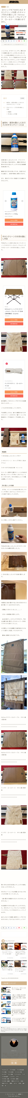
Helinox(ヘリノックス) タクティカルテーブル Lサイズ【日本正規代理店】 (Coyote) (14, 311)
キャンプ (3, 6)
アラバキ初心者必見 (20, 1069)
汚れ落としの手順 (12, 114)
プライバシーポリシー (11, 1094)
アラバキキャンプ (5, 1069)
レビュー (17, 1076)
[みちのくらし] (14, 2)
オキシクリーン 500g (11, 214)
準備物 (9, 112)
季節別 (11, 1083)
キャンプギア (4, 1074)
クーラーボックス (18, 1074)
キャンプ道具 (10, 1074)
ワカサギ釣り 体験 (5, 1078)
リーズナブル (12, 1076)
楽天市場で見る (14, 224)
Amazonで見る (14, 220)
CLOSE (22, 98)
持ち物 (20, 1083)
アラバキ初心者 (12, 1069)
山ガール (15, 1083)
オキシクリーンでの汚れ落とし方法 (15, 108)
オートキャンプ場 (18, 1072)
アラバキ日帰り (11, 1072)
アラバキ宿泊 (4, 1072)
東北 (2, 1085)
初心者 (22, 1081)
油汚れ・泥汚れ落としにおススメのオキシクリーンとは (15, 103)
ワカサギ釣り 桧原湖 (14, 1078)
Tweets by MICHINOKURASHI (9, 978)
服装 (23, 1083)
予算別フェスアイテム (15, 1081)
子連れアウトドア (5, 1083)
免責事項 (19, 1094)
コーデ (23, 1074)
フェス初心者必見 (5, 1076)
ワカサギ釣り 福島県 (6, 1081)
